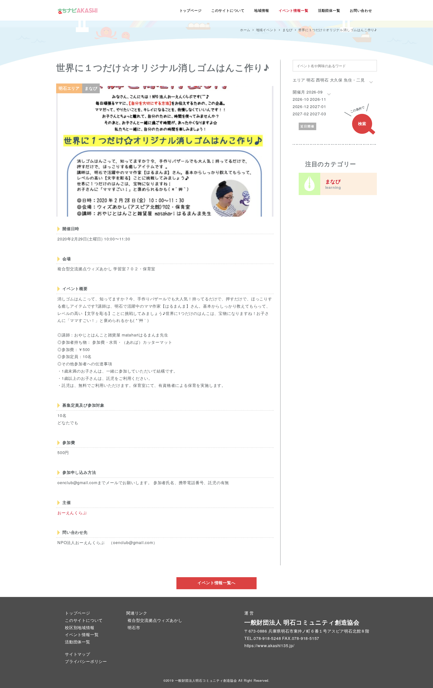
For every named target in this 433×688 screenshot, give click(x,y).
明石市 (134, 627)
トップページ (77, 613)
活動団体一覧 (77, 642)
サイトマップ (77, 654)
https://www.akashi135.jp (268, 645)
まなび (333, 184)
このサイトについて (84, 620)
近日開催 (307, 126)
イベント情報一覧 (81, 634)
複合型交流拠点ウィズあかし (155, 620)
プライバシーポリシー (86, 661)
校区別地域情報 (79, 627)
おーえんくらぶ (72, 512)
